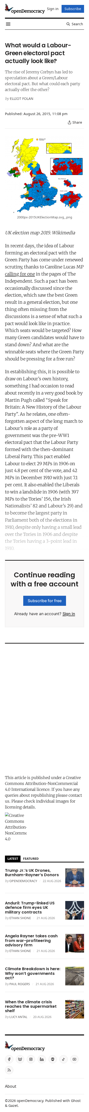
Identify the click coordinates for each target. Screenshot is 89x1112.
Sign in (69, 613)
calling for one (20, 274)
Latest (12, 858)
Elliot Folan (21, 98)
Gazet (13, 1105)
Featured (31, 858)
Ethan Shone (20, 918)
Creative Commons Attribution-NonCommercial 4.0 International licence (43, 783)
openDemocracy (23, 881)
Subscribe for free (45, 600)
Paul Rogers (19, 984)
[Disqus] (44, 708)
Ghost (76, 1100)
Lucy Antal (18, 1017)
